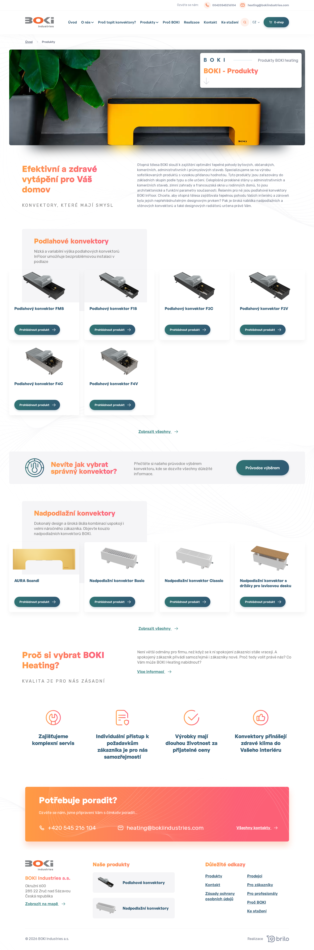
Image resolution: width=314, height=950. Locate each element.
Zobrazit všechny (155, 431)
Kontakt (210, 22)
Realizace (192, 22)
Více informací (151, 671)
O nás (86, 22)
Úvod (72, 22)
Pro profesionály (262, 893)
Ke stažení (229, 22)
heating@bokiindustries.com (268, 5)
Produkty (147, 22)
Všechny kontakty (253, 827)
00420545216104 (224, 5)
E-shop (279, 22)
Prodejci (254, 876)
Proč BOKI (171, 22)
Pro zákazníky (260, 884)
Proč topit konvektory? (117, 22)
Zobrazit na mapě (42, 903)
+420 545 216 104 (72, 827)
